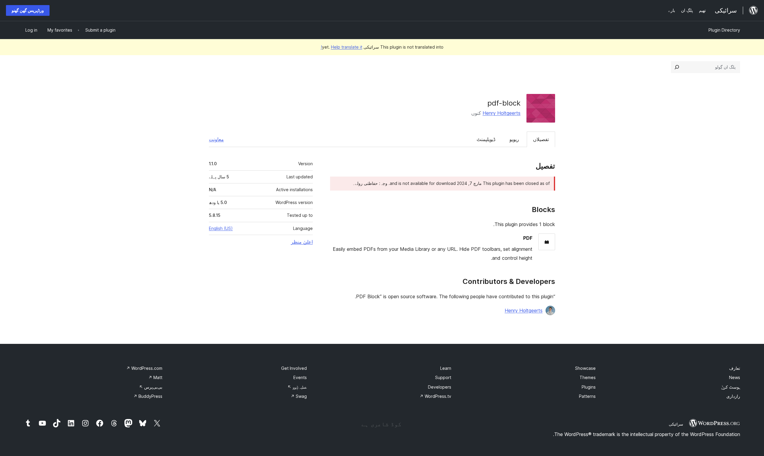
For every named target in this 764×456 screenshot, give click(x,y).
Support (443, 377)
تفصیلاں (541, 139)
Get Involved (294, 368)
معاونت (216, 139)
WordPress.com (144, 368)
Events (300, 377)
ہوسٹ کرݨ (730, 386)
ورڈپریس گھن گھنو (28, 10)
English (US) (221, 228)
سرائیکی (676, 424)
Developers (439, 386)
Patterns (587, 396)
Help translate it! (341, 47)
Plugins (589, 386)
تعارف (734, 368)
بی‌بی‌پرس (150, 386)
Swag (299, 396)
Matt (155, 377)
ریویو (514, 139)
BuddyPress (147, 396)
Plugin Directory (724, 30)
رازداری (733, 396)
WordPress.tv (435, 396)
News (734, 377)
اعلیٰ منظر (302, 242)
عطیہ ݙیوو (297, 386)
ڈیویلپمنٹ (486, 139)
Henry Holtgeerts (501, 113)
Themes (588, 377)
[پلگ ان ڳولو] (677, 67)
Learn (445, 368)
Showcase (585, 368)
